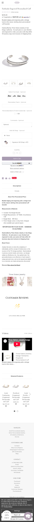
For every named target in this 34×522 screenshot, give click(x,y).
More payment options (17, 168)
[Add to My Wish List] (6, 406)
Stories (17, 437)
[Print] (9, 178)
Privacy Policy (8, 507)
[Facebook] (3, 178)
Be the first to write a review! (17, 320)
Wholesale (17, 472)
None (8, 135)
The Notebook (17, 491)
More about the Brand (13, 265)
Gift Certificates (17, 451)
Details (17, 191)
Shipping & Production (17, 449)
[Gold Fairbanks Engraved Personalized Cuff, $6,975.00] (6, 386)
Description (17, 186)
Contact (17, 446)
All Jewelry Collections (17, 435)
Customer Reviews (17, 489)
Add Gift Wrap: (17, 130)
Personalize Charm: (17, 102)
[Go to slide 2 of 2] (17, 411)
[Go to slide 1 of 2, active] (14, 411)
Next (30, 394)
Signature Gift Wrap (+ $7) (20, 142)
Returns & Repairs (17, 448)
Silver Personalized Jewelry (17, 433)
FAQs (17, 453)
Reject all (17, 515)
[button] (17, 17)
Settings (17, 511)
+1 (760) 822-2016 (17, 462)
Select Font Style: (17, 92)
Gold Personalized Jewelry (17, 431)
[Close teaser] (12, 510)
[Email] (6, 178)
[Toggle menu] (2, 2)
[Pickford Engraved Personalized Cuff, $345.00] (16, 386)
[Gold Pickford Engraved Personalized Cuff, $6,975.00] (26, 386)
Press (17, 485)
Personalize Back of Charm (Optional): (17, 110)
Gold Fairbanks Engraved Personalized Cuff (6, 397)
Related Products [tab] (17, 376)
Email (17, 464)
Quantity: (17, 150)
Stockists (17, 483)
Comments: (17, 120)
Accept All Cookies (17, 519)
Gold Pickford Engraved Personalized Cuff (26, 397)
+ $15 (18, 113)
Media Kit (17, 487)
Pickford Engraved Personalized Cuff (16, 396)
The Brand (17, 481)
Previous (2, 394)
